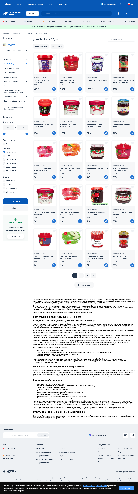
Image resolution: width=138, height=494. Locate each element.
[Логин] (118, 13)
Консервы (8, 86)
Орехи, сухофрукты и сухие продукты (14, 102)
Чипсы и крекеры (11, 81)
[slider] (4, 134)
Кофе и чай (8, 59)
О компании (102, 452)
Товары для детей (43, 463)
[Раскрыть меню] (26, 50)
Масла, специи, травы (12, 50)
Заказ (19, 4)
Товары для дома (42, 456)
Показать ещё (84, 285)
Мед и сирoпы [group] (57, 46)
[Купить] (54, 89)
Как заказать (103, 448)
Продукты (86, 21)
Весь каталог (130, 21)
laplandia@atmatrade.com (125, 472)
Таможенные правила (106, 458)
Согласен (126, 488)
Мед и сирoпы (10, 72)
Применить (15, 201)
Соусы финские (10, 96)
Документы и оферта (126, 455)
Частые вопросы (104, 455)
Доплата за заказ (104, 462)
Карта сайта (123, 452)
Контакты (63, 4)
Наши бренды (8, 458)
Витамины (69, 21)
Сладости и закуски (11, 77)
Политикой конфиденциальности (95, 486)
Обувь (61, 456)
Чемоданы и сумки (66, 459)
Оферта (8, 4)
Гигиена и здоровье (107, 21)
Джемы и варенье (12, 68)
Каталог (32, 13)
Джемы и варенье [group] (41, 46)
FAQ (50, 4)
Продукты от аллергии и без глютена (13, 108)
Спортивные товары (67, 452)
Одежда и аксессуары (44, 459)
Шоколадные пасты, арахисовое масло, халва (13, 91)
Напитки (7, 55)
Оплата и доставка (35, 4)
